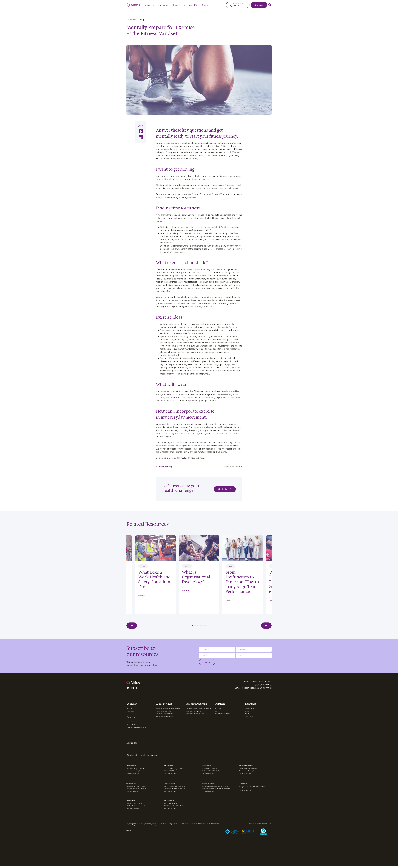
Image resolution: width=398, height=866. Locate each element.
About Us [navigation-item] (193, 5)
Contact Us (130, 711)
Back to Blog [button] (165, 466)
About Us (129, 708)
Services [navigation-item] (148, 5)
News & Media (249, 708)
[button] (133, 4)
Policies (128, 830)
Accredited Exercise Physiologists (171, 445)
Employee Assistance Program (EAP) (197, 708)
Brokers (217, 711)
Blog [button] (142, 19)
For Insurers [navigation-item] (163, 5)
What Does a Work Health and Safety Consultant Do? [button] (155, 579)
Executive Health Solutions (164, 713)
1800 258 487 (265, 681)
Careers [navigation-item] (205, 5)
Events (247, 711)
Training (247, 713)
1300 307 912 (265, 685)
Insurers (218, 708)
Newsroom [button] (131, 19)
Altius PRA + (249, 716)
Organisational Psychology (194, 711)
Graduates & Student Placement (136, 727)
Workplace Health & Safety (164, 716)
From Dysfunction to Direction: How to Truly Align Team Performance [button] (242, 582)
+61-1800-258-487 (132, 774)
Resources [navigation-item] (178, 5)
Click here (131, 755)
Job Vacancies (131, 724)
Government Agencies (222, 713)
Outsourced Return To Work (195, 713)
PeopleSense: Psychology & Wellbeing (168, 708)
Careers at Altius (131, 722)
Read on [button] (184, 590)
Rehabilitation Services (163, 711)
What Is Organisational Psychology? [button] (196, 577)
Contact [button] (259, 5)
